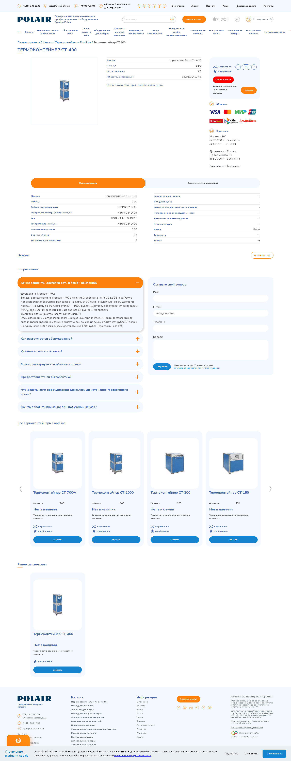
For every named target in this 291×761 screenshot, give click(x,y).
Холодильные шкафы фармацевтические (176, 32)
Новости (210, 6)
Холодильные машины (253, 32)
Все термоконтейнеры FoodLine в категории (135, 85)
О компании (178, 6)
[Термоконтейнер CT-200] (175, 463)
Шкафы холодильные (154, 32)
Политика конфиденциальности (247, 727)
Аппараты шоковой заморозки (119, 32)
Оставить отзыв (262, 255)
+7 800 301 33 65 (31, 743)
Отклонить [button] (251, 753)
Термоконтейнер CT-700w (54, 492)
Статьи (140, 714)
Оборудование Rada (70, 32)
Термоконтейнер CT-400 (53, 634)
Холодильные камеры (235, 32)
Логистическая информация (202, 183)
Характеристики (88, 183)
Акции (226, 6)
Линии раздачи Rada (86, 32)
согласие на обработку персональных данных (197, 368)
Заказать (248, 90)
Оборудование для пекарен (102, 32)
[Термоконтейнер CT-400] (57, 605)
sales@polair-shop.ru (59, 6)
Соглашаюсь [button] (274, 753)
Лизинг (195, 6)
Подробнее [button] (230, 753)
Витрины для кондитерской (136, 32)
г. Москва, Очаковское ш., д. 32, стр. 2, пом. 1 (117, 6)
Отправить (161, 366)
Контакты (268, 6)
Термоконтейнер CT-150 (229, 492)
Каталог (77, 697)
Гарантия (141, 721)
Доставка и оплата (246, 6)
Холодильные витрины (197, 32)
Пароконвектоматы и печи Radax (47, 32)
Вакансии (141, 729)
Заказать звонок (194, 19)
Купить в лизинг (223, 79)
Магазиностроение (274, 32)
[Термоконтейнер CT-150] (233, 463)
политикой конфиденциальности (132, 755)
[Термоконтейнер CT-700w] (57, 463)
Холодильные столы (216, 32)
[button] (21, 488)
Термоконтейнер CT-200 (170, 492)
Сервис (140, 717)
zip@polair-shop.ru (32, 737)
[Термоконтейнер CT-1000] (116, 463)
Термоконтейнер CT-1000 (113, 492)
